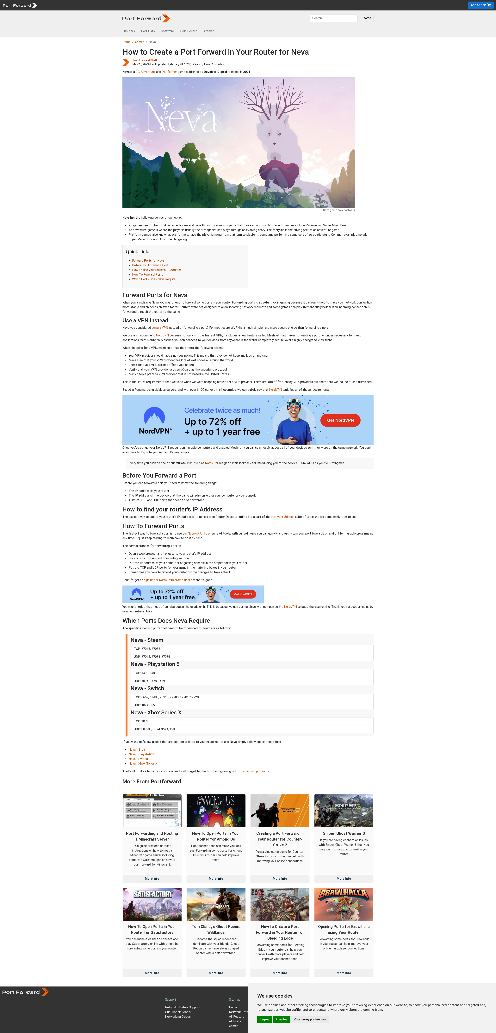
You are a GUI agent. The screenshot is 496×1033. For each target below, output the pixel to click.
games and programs (255, 771)
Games (139, 42)
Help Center (103, 5)
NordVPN (162, 335)
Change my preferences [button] (310, 1019)
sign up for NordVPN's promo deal (167, 580)
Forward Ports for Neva (148, 260)
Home (126, 42)
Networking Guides (178, 1016)
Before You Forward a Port (150, 265)
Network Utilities (282, 517)
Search (366, 18)
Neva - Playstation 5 (143, 754)
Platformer (169, 72)
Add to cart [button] (479, 5)
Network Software (242, 1012)
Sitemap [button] (209, 31)
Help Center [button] (188, 31)
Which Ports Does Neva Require (154, 279)
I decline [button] (281, 1019)
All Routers (236, 1016)
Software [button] (168, 31)
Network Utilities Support (182, 1007)
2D (137, 72)
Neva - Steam (138, 749)
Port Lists (69, 5)
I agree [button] (264, 1019)
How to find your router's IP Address (157, 270)
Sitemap (120, 5)
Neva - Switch (138, 759)
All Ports (235, 1021)
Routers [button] (130, 31)
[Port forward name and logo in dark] (146, 18)
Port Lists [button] (148, 31)
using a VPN (160, 327)
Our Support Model (178, 1012)
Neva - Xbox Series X (143, 763)
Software (85, 5)
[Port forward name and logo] (19, 5)
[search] (131, 5)
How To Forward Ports (147, 274)
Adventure (148, 72)
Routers (53, 5)
